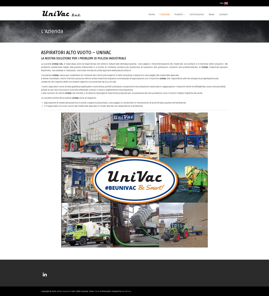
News (212, 14)
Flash (97, 291)
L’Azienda (165, 14)
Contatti (223, 14)
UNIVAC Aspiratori (64, 291)
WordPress (126, 291)
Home (152, 14)
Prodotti (178, 14)
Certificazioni (197, 14)
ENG (222, 3)
